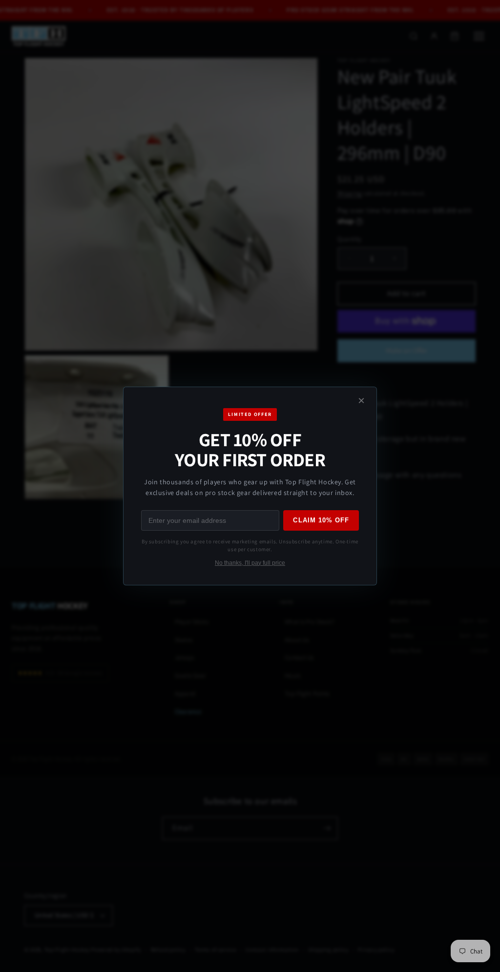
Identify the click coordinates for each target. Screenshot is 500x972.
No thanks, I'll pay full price (250, 562)
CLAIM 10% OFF (321, 520)
